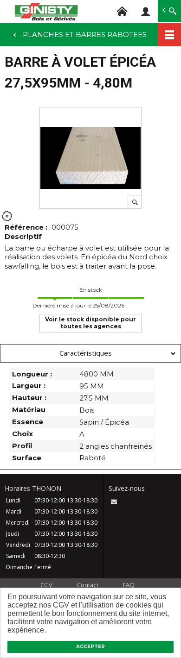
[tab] (90, 353)
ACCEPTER (90, 647)
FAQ (129, 585)
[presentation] (90, 353)
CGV (46, 585)
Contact (87, 585)
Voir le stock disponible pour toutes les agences (90, 322)
